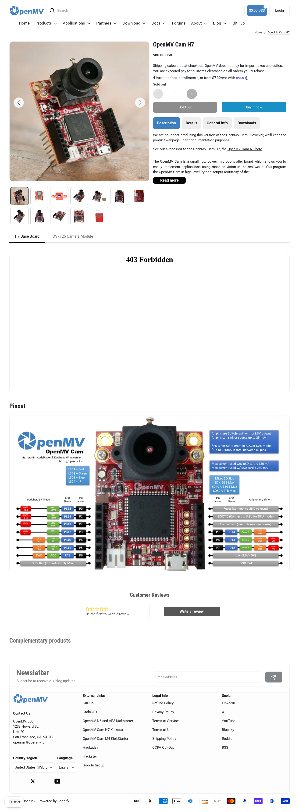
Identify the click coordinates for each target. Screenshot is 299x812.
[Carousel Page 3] (59, 196)
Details (191, 123)
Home (258, 32)
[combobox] (147, 10)
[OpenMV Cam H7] (79, 111)
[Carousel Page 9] (39, 216)
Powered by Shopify (54, 801)
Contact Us (21, 713)
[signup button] (273, 677)
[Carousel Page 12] (99, 216)
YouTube (228, 721)
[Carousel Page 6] (119, 196)
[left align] (19, 102)
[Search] (52, 10)
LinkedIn (228, 703)
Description (166, 123)
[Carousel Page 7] (139, 196)
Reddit (227, 739)
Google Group (93, 765)
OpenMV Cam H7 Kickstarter (105, 730)
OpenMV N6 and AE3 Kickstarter (108, 721)
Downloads (247, 123)
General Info (217, 123)
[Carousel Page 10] (59, 216)
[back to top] (289, 778)
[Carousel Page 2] (39, 196)
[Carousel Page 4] (79, 196)
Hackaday (90, 747)
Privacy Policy (163, 712)
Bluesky (228, 730)
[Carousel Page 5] (99, 196)
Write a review (192, 611)
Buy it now (254, 107)
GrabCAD (90, 712)
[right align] (140, 102)
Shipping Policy (164, 739)
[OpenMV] (26, 10)
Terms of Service (165, 721)
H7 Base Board (27, 236)
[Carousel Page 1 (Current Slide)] (19, 196)
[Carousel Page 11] (79, 216)
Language (65, 758)
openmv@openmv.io (29, 742)
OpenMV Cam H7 (173, 44)
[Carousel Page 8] (19, 216)
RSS (225, 747)
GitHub (88, 703)
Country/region (25, 758)
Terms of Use (162, 730)
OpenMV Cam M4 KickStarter (105, 739)
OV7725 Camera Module (73, 236)
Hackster (90, 756)
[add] (192, 94)
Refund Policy (163, 703)
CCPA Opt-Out (163, 747)
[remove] (158, 94)
